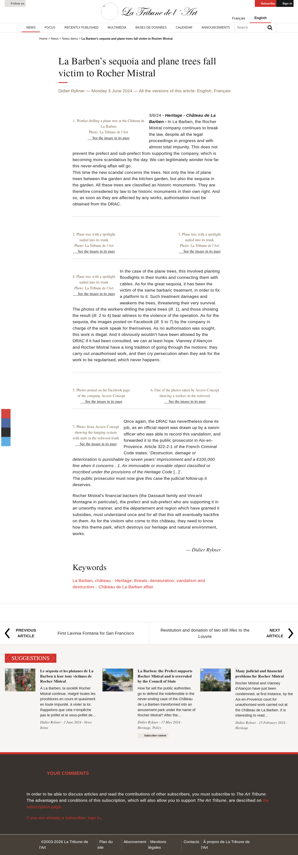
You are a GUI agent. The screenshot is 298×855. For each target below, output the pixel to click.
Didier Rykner (71, 90)
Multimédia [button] (117, 27)
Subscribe (267, 3)
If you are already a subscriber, (57, 817)
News (55, 38)
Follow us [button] (17, 3)
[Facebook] (6, 422)
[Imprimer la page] (6, 432)
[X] (6, 441)
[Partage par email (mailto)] (6, 413)
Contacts (191, 842)
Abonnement (135, 842)
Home (43, 38)
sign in (94, 817)
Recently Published (81, 27)
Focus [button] (50, 27)
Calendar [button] (184, 27)
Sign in (287, 3)
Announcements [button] (216, 27)
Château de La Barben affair (126, 586)
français (238, 18)
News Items (70, 38)
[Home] (149, 11)
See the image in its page (111, 137)
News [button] (30, 27)
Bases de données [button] (151, 27)
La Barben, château (92, 580)
